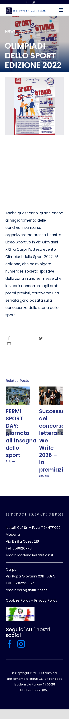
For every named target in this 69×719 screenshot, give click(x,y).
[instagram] (33, 2)
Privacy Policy (45, 600)
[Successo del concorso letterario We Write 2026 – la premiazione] (51, 396)
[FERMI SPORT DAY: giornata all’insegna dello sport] (18, 396)
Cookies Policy (18, 600)
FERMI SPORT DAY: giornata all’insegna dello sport (21, 433)
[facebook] (27, 2)
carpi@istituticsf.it (32, 590)
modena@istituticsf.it (35, 555)
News (10, 31)
